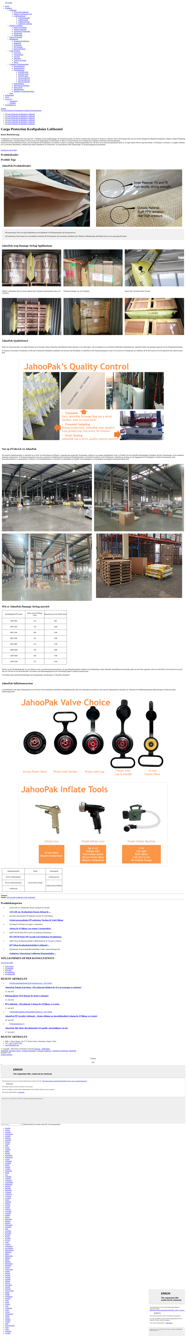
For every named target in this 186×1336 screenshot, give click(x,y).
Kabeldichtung (19, 84)
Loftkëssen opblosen (25, 24)
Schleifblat (4, 1051)
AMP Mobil (46, 1049)
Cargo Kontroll (14, 51)
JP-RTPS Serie (23, 76)
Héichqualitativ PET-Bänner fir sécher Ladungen (27, 996)
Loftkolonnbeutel (20, 16)
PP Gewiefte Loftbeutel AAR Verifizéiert (21, 897)
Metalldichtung (19, 89)
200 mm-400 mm (24, 80)
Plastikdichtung (19, 70)
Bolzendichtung (19, 66)
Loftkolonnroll (23, 20)
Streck (16, 62)
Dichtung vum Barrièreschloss (24, 91)
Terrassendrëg (18, 55)
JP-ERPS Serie (23, 72)
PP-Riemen (18, 45)
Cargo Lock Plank (20, 60)
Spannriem (17, 43)
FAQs (7, 97)
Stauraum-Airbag (15, 1051)
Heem (7, 6)
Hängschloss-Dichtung (21, 85)
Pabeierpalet (18, 33)
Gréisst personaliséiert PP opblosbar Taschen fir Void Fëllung (36, 920)
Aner (11, 93)
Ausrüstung (13, 101)
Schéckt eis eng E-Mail (9, 150)
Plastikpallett (18, 35)
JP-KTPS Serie (23, 74)
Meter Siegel (18, 87)
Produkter (8, 8)
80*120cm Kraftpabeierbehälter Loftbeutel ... (29, 945)
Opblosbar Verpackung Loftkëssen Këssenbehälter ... (32, 953)
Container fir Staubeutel (60, 1051)
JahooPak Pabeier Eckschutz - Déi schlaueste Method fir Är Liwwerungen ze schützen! (43, 987)
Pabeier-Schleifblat (20, 27)
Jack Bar (17, 56)
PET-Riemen (18, 47)
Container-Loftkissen (44, 1051)
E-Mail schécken (6, 1055)
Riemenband (13, 39)
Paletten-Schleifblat (16, 26)
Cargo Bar (17, 53)
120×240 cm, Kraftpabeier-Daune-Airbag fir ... (30, 912)
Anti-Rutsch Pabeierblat (22, 31)
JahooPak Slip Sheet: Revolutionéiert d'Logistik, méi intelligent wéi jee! (36, 1028)
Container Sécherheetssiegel (19, 64)
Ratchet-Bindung (19, 49)
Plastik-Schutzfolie (20, 29)
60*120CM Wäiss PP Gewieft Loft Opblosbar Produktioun (35, 937)
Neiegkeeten (9, 95)
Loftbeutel (12, 10)
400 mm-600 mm (24, 82)
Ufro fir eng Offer (7, 963)
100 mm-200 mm (24, 78)
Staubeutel (72, 1051)
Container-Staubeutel (29, 1051)
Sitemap (37, 1049)
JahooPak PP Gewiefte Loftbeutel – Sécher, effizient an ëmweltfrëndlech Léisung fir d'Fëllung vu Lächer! (51, 1016)
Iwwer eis (8, 99)
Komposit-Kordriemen (21, 41)
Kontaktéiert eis (10, 105)
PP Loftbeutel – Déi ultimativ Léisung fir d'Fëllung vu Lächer (32, 1004)
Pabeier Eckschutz (15, 37)
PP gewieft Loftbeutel (21, 12)
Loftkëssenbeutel (24, 22)
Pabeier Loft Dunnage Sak (23, 14)
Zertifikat (12, 103)
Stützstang (17, 58)
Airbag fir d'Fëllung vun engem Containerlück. (30, 928)
